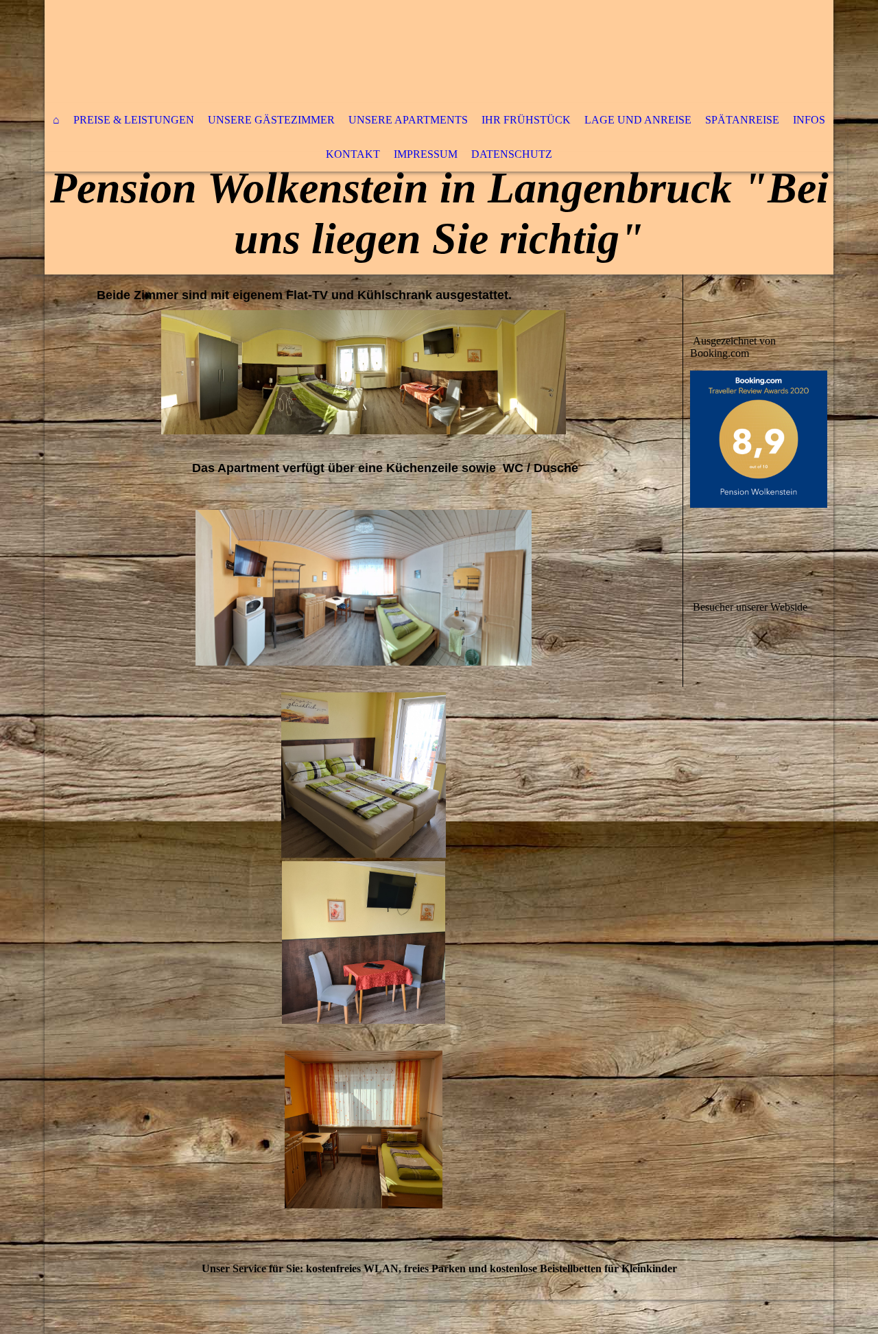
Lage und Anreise (637, 120)
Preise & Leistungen (133, 120)
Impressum (426, 154)
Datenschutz (511, 154)
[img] (398, 51)
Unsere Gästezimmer (271, 120)
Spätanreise (742, 120)
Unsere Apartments (408, 120)
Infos (809, 120)
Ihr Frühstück (526, 120)
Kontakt (353, 154)
